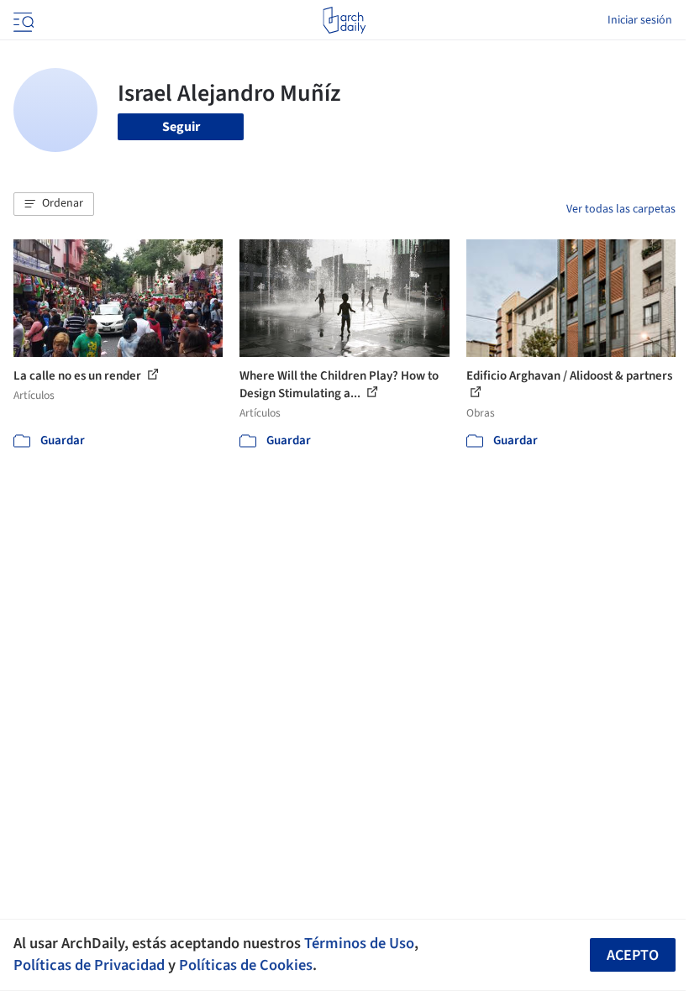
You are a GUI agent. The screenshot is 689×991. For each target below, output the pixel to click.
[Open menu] (22, 20)
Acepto (633, 955)
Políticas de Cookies (246, 965)
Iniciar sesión (639, 20)
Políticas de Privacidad (89, 965)
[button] (53, 204)
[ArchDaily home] (344, 20)
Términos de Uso (359, 943)
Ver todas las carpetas (621, 209)
